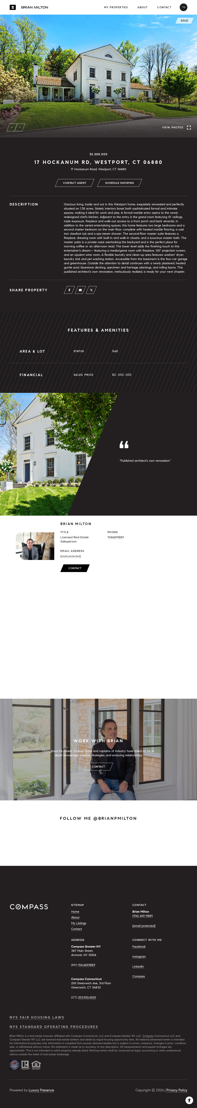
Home (75, 911)
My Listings (78, 923)
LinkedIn (138, 966)
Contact (75, 568)
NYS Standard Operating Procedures (54, 1027)
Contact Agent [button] (74, 183)
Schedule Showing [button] (119, 183)
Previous (12, 127)
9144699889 (116, 537)
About (142, 7)
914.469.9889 (86, 965)
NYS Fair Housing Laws (37, 1017)
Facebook (139, 946)
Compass (138, 976)
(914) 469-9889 (142, 916)
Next (19, 127)
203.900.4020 (87, 997)
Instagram (139, 956)
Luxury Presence (41, 1090)
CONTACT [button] (98, 766)
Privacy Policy (176, 1090)
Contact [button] (164, 7)
